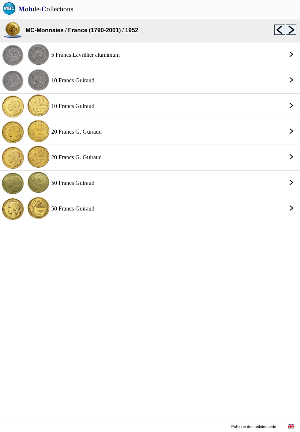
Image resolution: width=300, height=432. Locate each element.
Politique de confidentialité (253, 426)
